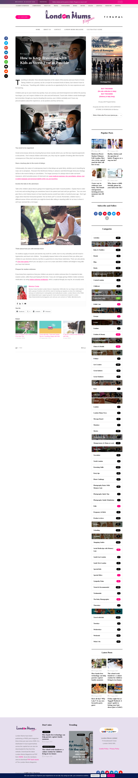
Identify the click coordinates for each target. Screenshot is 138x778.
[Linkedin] (20, 304)
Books (75, 5)
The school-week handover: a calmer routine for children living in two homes (115, 677)
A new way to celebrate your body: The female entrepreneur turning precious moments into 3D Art (98, 189)
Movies (83, 5)
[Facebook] (17, 304)
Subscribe (24, 17)
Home (38, 29)
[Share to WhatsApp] (6, 62)
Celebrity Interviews (22, 5)
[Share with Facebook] (6, 38)
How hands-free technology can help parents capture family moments (99, 677)
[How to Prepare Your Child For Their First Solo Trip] (26, 327)
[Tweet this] (6, 43)
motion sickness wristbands (39, 279)
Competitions (36, 5)
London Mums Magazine (73, 29)
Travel (56, 5)
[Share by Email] (6, 76)
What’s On (47, 5)
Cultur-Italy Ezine (94, 29)
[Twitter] (22, 304)
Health (90, 5)
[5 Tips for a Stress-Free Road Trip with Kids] (74, 327)
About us (47, 29)
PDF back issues (33, 759)
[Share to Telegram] (6, 66)
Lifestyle (99, 5)
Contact (57, 29)
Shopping (118, 5)
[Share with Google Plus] (6, 48)
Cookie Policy (103, 749)
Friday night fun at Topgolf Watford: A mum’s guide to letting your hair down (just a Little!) (115, 703)
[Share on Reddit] (6, 71)
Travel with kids (27, 42)
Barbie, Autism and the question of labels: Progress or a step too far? (69, 2)
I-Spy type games (23, 261)
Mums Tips (108, 5)
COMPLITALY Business (32, 773)
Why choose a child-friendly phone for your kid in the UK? (115, 185)
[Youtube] (25, 304)
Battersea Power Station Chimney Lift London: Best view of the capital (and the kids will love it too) (98, 159)
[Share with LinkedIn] (6, 52)
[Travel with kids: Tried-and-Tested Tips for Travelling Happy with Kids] (50, 327)
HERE (21, 757)
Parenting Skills (49, 746)
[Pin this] (6, 57)
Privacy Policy (114, 749)
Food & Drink (65, 5)
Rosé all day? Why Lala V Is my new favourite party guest (98, 702)
